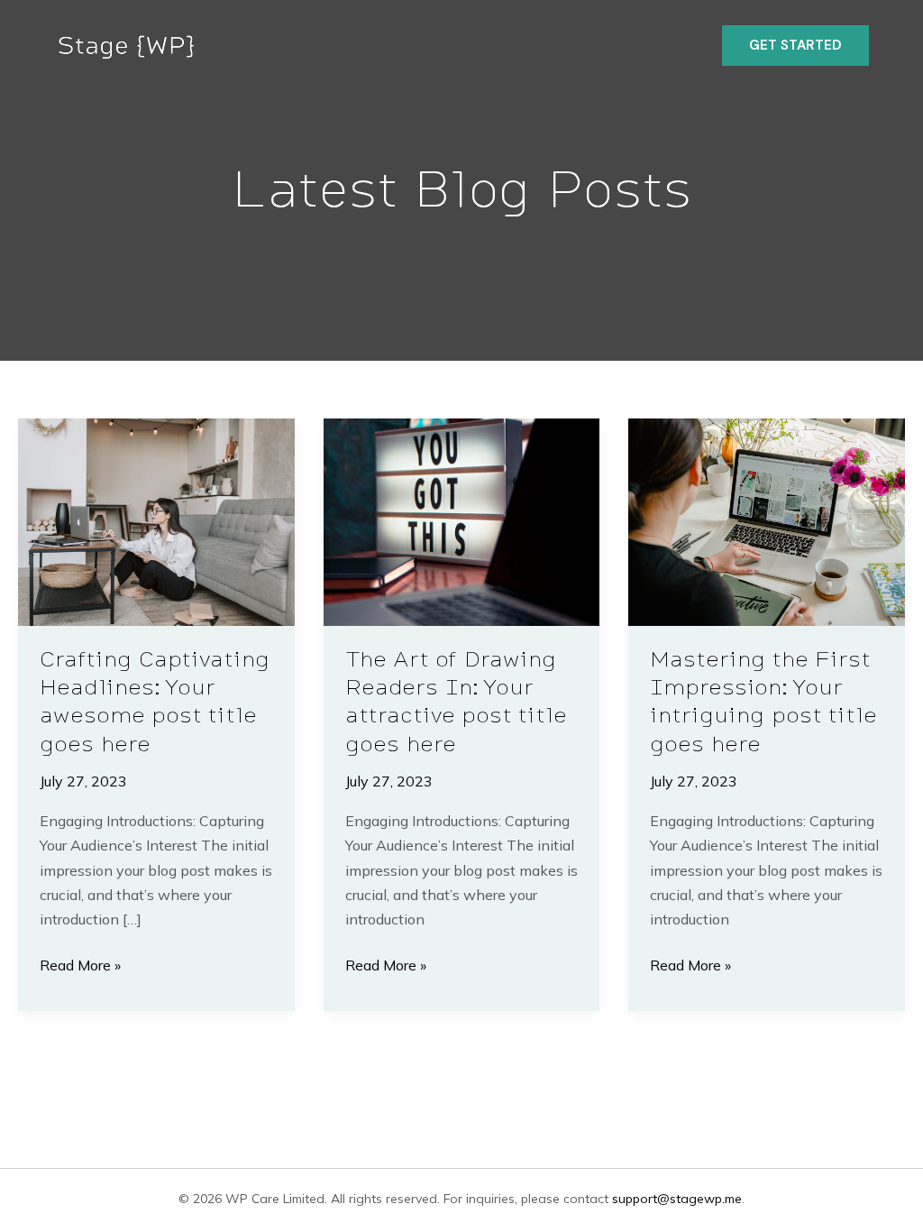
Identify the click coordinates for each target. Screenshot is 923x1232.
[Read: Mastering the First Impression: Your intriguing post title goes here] (766, 520)
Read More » (80, 966)
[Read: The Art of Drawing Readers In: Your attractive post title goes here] (462, 520)
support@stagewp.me (677, 1199)
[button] (795, 45)
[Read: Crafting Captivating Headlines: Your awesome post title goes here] (156, 520)
